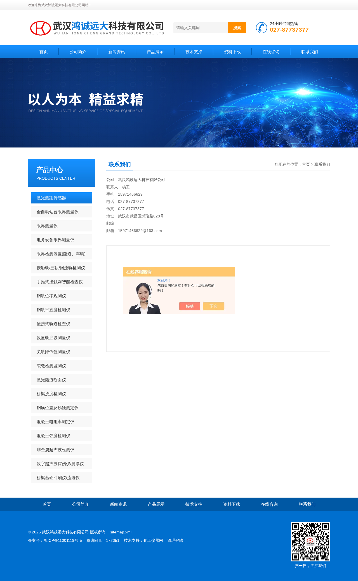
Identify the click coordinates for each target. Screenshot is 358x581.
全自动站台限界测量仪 (58, 211)
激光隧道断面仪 (51, 379)
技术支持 (193, 51)
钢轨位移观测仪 (51, 295)
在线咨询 (271, 51)
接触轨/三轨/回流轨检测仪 (61, 267)
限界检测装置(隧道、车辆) (61, 253)
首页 (43, 51)
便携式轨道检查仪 (53, 323)
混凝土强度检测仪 (53, 435)
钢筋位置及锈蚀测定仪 (58, 407)
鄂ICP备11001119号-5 (63, 540)
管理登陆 (175, 540)
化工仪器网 (153, 540)
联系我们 (309, 51)
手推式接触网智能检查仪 (60, 281)
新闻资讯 (116, 51)
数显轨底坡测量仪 (53, 337)
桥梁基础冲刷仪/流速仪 (58, 477)
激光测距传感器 (51, 197)
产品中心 (49, 170)
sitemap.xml (120, 532)
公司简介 (78, 51)
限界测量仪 (47, 225)
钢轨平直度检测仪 (53, 309)
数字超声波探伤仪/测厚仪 (60, 463)
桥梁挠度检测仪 (51, 393)
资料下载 (232, 51)
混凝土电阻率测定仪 (55, 421)
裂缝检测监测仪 (51, 365)
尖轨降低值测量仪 (53, 351)
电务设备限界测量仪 (55, 239)
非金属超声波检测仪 (55, 449)
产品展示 (155, 51)
